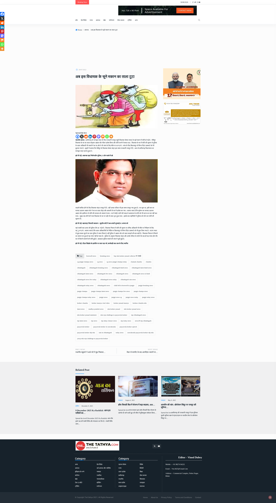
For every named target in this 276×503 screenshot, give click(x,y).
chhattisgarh (81, 268)
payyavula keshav (83, 327)
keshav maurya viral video (101, 303)
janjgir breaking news (145, 285)
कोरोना (77, 475)
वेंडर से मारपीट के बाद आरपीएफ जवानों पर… (142, 352)
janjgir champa (82, 291)
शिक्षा (141, 471)
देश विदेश (83, 20)
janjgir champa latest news (100, 291)
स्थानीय (120, 479)
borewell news (91, 256)
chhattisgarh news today (108, 279)
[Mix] (103, 136)
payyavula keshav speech (128, 327)
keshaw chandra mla (140, 303)
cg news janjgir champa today (117, 262)
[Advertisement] (138, 49)
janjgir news (103, 297)
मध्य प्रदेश (121, 482)
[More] (111, 136)
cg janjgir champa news (85, 262)
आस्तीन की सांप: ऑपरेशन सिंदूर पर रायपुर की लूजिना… (178, 405)
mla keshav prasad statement (86, 315)
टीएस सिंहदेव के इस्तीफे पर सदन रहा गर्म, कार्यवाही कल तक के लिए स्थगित (105, 243)
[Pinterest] (94, 136)
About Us (154, 497)
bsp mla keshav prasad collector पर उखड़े (127, 256)
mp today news (126, 321)
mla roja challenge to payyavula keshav (113, 315)
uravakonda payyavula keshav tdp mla (140, 332)
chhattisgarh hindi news (120, 268)
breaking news (105, 256)
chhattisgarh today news (85, 285)
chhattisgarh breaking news (98, 268)
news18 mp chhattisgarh (143, 321)
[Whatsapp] (107, 136)
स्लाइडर (120, 400)
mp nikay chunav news (109, 321)
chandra (148, 262)
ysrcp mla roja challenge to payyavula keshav (92, 338)
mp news (94, 321)
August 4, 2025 (130, 400)
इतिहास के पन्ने (79, 471)
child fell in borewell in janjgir (124, 285)
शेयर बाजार (120, 20)
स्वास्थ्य (142, 486)
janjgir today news (148, 297)
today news (119, 332)
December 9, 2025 (87, 406)
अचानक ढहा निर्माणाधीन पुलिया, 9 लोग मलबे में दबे (97, 155)
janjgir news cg (116, 297)
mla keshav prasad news (132, 309)
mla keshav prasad (113, 309)
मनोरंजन (111, 20)
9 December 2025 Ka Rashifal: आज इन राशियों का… (92, 411)
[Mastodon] (98, 136)
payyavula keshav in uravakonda (104, 327)
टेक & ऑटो (78, 482)
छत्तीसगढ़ (121, 475)
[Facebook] (77, 136)
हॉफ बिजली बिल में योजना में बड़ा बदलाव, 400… (136, 404)
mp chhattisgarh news (138, 315)
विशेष (141, 464)
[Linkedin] (90, 136)
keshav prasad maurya (121, 303)
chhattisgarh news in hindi (141, 274)
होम (76, 20)
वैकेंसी (141, 468)
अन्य (136, 20)
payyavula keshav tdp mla (86, 332)
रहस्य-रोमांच (122, 464)
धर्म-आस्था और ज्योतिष (104, 468)
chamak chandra (136, 262)
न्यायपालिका (100, 479)
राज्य (91, 20)
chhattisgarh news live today (86, 279)
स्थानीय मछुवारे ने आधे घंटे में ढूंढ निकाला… (90, 352)
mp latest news (82, 321)
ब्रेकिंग (77, 406)
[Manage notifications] (270, 497)
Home (80, 30)
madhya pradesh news (96, 309)
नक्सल (99, 471)
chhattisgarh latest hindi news (142, 268)
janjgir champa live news (121, 291)
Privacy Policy (166, 497)
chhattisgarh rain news (128, 279)
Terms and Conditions (183, 497)
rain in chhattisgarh (105, 332)
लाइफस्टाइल (122, 486)
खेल (104, 20)
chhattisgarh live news (104, 274)
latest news (81, 309)
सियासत (142, 479)
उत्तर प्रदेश (121, 471)
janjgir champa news (141, 291)
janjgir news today (132, 297)
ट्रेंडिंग (130, 20)
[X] (82, 136)
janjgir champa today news (86, 297)
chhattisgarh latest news (85, 274)
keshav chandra (82, 303)
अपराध (98, 20)
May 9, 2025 (172, 400)
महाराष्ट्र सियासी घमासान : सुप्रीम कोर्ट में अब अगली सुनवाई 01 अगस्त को (105, 223)
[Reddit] (86, 136)
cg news (100, 262)
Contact (198, 497)
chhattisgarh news (122, 274)
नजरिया (99, 475)
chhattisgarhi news (103, 285)
